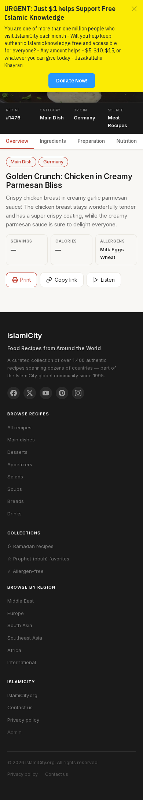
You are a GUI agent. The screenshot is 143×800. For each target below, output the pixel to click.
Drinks (14, 513)
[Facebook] (13, 393)
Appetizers (19, 464)
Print (25, 280)
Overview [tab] (17, 141)
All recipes (19, 427)
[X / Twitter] (29, 393)
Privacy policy (23, 720)
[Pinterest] (62, 393)
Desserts (17, 452)
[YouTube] (46, 393)
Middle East (20, 601)
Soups (14, 489)
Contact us (20, 707)
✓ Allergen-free (25, 571)
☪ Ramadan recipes (30, 546)
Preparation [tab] (91, 141)
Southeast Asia (24, 638)
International (21, 662)
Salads (15, 476)
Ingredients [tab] (53, 141)
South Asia (19, 625)
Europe (15, 613)
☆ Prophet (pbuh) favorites (38, 559)
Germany (53, 161)
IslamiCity (24, 335)
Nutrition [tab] (127, 141)
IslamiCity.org (22, 695)
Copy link (66, 280)
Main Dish (21, 161)
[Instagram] (78, 393)
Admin (14, 732)
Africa (14, 650)
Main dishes (21, 439)
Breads (15, 501)
